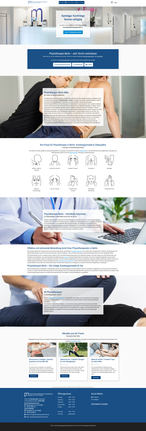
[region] (73, 25)
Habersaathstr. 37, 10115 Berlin (34, 405)
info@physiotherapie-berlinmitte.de (39, 414)
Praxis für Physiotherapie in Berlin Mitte (86, 425)
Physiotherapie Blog (75, 341)
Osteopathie (83, 151)
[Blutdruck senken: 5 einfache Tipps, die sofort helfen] (104, 356)
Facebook (95, 397)
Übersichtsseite (73, 152)
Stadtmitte (62, 2)
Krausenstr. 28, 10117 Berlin (33, 410)
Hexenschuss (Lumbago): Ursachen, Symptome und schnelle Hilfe (41, 360)
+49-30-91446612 (31, 412)
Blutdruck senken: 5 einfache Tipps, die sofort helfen (103, 360)
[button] (73, 24)
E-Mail (89, 64)
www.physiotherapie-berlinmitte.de (38, 417)
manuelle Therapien (76, 251)
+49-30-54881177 (31, 407)
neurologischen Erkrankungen (66, 260)
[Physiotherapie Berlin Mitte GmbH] (37, 2)
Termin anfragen (80, 2)
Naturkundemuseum (71, 2)
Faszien (66, 257)
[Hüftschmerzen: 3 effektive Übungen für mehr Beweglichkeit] (73, 356)
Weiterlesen (33, 376)
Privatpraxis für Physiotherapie (56, 298)
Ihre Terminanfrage (64, 60)
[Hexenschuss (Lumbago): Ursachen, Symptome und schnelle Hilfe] (41, 356)
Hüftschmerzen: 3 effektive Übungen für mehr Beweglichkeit (72, 360)
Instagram (96, 399)
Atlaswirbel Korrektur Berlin (73, 17)
